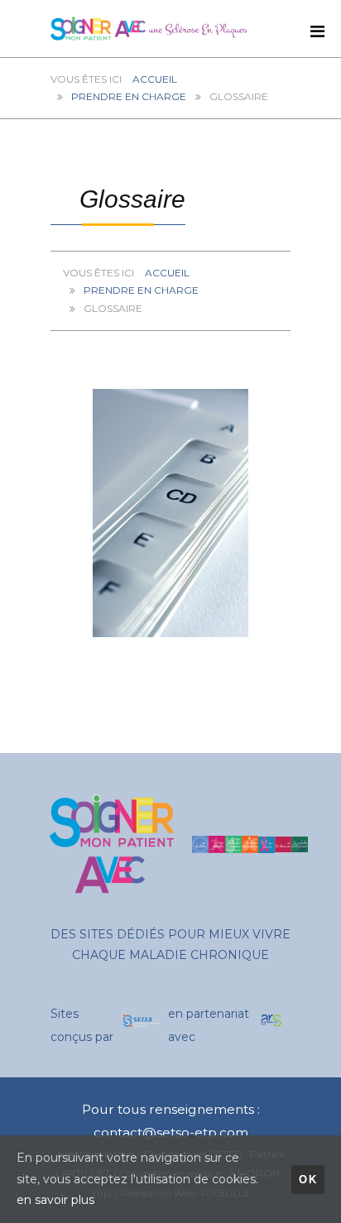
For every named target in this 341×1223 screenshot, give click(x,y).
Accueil (154, 79)
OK (308, 1179)
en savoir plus (55, 1199)
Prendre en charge (128, 96)
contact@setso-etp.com (171, 1132)
